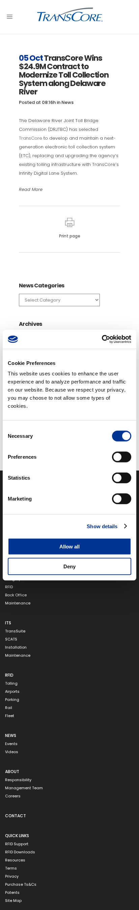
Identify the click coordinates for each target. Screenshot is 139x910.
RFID (9, 587)
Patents (12, 892)
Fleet (9, 715)
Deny (69, 566)
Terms (11, 868)
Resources (15, 860)
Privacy (12, 876)
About (12, 771)
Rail (8, 707)
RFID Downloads (20, 852)
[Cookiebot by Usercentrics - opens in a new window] (101, 339)
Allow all (69, 546)
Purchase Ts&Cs (20, 884)
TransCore (30, 138)
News (67, 102)
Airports (12, 691)
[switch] (121, 457)
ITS (8, 623)
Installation (16, 647)
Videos (11, 752)
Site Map (13, 900)
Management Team (24, 788)
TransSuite (15, 631)
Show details (102, 526)
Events (11, 743)
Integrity (13, 578)
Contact (15, 816)
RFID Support (16, 844)
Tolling (11, 683)
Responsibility (18, 780)
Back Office (16, 595)
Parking (12, 699)
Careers (13, 796)
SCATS (11, 639)
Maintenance (17, 603)
